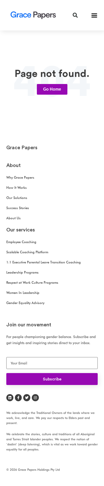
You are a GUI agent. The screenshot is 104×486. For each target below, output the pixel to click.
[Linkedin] (9, 397)
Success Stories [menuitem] (17, 208)
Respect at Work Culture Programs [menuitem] (32, 282)
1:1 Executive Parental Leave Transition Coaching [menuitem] (43, 262)
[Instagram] (35, 397)
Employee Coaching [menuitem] (21, 242)
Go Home (52, 89)
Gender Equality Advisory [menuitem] (25, 303)
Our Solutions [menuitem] (16, 198)
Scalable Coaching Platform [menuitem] (27, 252)
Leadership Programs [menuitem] (22, 272)
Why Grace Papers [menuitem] (20, 177)
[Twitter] (26, 397)
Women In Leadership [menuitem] (22, 293)
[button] (94, 15)
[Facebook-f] (18, 397)
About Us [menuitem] (13, 218)
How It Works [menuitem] (16, 188)
